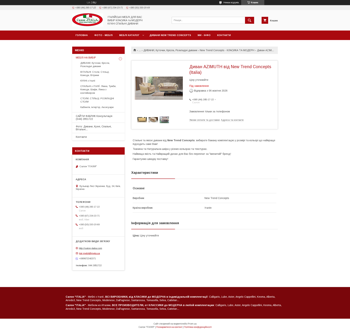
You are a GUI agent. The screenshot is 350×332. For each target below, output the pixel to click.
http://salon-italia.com (90, 248)
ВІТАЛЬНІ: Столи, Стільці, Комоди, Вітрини (94, 74)
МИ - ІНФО (204, 35)
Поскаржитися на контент (169, 327)
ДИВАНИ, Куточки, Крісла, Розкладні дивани (170, 50)
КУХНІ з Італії (87, 80)
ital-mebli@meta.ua (89, 253)
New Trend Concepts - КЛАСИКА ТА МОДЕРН (227, 50)
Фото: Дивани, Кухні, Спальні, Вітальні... (94, 128)
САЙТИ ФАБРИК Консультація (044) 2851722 (94, 117)
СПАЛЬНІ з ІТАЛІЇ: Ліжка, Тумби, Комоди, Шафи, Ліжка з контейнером (98, 89)
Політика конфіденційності (198, 327)
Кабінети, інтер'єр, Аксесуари (97, 107)
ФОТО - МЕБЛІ (103, 35)
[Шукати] (249, 20)
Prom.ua (192, 323)
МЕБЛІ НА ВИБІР (86, 57)
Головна (81, 35)
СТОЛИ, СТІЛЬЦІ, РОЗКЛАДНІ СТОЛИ (97, 100)
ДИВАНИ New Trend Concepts (170, 35)
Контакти (224, 35)
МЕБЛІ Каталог (129, 35)
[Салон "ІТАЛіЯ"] (87, 25)
